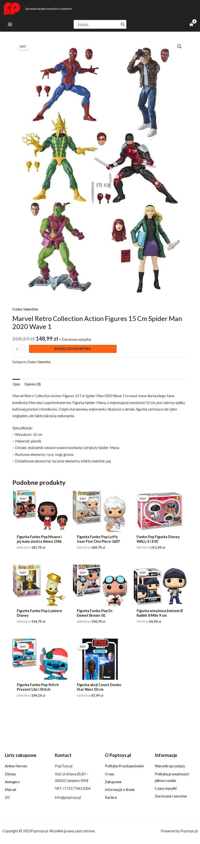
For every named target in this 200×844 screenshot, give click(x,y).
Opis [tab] (16, 384)
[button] (179, 46)
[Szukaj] (123, 24)
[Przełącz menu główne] (10, 24)
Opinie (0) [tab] (32, 384)
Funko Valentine (25, 309)
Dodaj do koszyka (72, 349)
